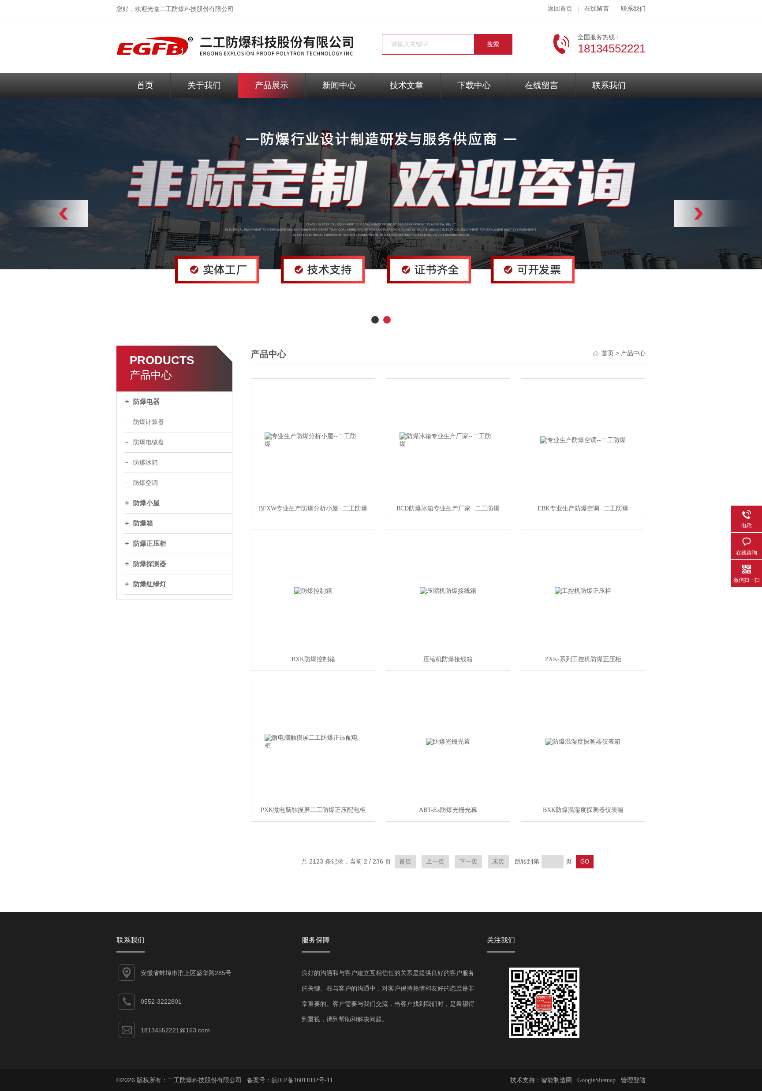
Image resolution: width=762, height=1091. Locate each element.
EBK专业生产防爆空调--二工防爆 (583, 508)
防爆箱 (143, 523)
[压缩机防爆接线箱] (448, 591)
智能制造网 (556, 1080)
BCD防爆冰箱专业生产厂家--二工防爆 (448, 508)
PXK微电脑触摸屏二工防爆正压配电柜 (313, 810)
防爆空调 (145, 483)
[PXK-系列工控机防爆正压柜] (583, 591)
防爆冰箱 (145, 462)
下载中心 (474, 85)
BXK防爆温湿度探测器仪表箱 (583, 810)
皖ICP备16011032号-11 (302, 1080)
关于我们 (204, 85)
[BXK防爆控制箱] (313, 591)
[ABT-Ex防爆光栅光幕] (448, 742)
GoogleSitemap (596, 1080)
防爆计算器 (148, 422)
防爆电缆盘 (148, 442)
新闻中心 (339, 85)
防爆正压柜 (149, 543)
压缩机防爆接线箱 (448, 659)
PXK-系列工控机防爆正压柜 (583, 659)
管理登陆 (633, 1080)
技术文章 (406, 85)
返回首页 (560, 8)
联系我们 (633, 8)
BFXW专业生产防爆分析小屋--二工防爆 (313, 508)
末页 (498, 861)
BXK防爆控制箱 (313, 659)
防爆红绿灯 (149, 584)
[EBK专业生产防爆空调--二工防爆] (583, 440)
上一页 (435, 861)
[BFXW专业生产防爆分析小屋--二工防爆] (313, 440)
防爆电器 (146, 401)
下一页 (468, 861)
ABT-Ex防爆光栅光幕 (448, 810)
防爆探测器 (149, 563)
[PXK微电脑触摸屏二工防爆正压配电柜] (313, 742)
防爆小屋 (146, 502)
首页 (145, 85)
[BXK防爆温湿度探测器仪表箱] (583, 742)
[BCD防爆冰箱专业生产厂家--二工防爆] (448, 440)
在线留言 (596, 8)
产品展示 (271, 85)
